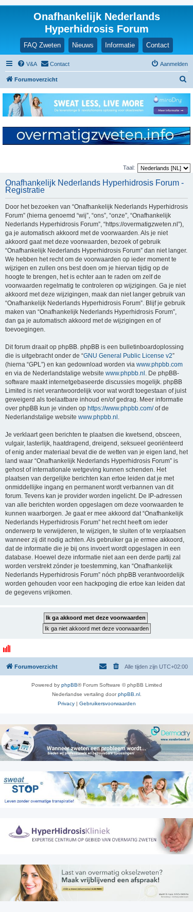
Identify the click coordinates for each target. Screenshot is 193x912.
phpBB (69, 685)
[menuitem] (27, 64)
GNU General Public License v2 (127, 355)
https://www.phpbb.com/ (120, 408)
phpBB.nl (129, 694)
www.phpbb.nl (125, 373)
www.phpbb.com (159, 364)
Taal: (129, 167)
